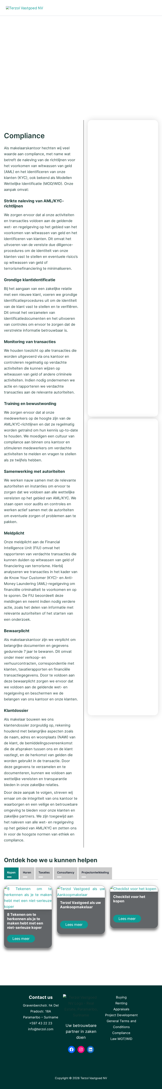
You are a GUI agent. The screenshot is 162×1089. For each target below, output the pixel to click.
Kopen (11, 872)
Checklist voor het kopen (129, 898)
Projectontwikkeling (95, 872)
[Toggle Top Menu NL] (128, 8)
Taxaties (44, 872)
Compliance (121, 1033)
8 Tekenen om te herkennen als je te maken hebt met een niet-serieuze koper (25, 921)
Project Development (121, 1015)
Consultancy (65, 872)
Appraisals (121, 1009)
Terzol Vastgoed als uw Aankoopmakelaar (80, 904)
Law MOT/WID (121, 1039)
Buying (121, 997)
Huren (27, 872)
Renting (121, 1003)
